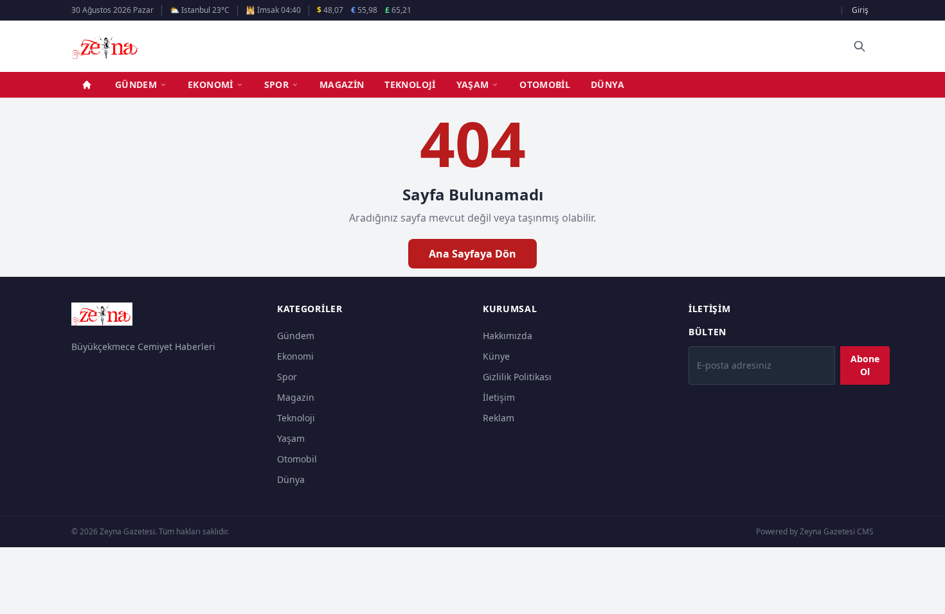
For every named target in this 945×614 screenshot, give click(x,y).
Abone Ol (865, 365)
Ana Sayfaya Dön (472, 254)
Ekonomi (210, 84)
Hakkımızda (507, 335)
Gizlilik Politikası (517, 377)
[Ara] (859, 46)
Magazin (342, 84)
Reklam (498, 418)
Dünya (607, 84)
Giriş (860, 9)
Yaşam (472, 84)
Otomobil (544, 84)
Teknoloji (409, 84)
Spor (276, 84)
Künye (496, 356)
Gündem (136, 84)
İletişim (499, 397)
